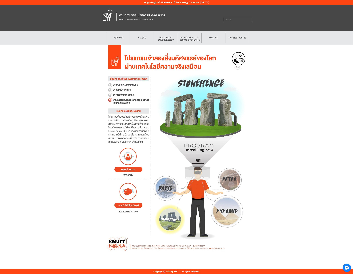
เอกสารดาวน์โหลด (237, 37)
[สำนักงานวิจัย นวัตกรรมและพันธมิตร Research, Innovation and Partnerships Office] (108, 14)
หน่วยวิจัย (213, 37)
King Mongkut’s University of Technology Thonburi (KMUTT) (176, 2)
